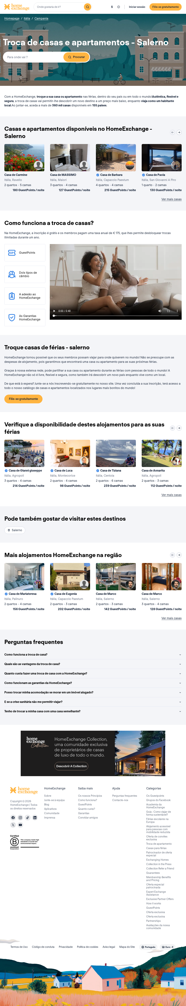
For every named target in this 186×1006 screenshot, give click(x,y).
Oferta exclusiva (155, 912)
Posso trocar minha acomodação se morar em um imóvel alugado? (48, 692)
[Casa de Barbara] (116, 168)
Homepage (11, 18)
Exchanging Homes (157, 859)
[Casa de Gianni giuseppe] (24, 464)
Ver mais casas (171, 199)
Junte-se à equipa (54, 800)
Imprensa (49, 817)
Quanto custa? (86, 808)
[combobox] (63, 7)
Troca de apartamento (159, 843)
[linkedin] (35, 818)
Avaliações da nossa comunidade (158, 927)
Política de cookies (87, 946)
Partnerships (153, 920)
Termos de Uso (19, 946)
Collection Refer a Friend (160, 868)
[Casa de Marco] (116, 587)
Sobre (47, 795)
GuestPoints (85, 804)
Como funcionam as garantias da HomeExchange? (38, 683)
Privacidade (66, 946)
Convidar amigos (88, 817)
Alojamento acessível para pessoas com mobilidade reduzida (158, 829)
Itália (27, 18)
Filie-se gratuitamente (165, 6)
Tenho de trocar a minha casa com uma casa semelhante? (42, 711)
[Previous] (172, 132)
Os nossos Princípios (90, 795)
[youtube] (20, 825)
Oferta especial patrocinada (155, 886)
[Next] (179, 132)
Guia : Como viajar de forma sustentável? (158, 813)
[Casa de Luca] (70, 464)
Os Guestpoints (155, 795)
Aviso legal (109, 946)
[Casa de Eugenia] (70, 587)
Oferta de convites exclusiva (156, 838)
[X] (13, 825)
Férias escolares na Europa (157, 820)
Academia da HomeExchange (155, 806)
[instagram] (20, 818)
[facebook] (13, 818)
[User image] (38, 165)
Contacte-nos (120, 800)
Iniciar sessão (137, 6)
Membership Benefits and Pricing (158, 879)
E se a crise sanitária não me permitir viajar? (33, 702)
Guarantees (153, 872)
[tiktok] (28, 818)
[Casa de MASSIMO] (70, 168)
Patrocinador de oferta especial (159, 854)
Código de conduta (43, 946)
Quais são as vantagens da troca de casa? (32, 664)
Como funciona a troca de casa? (25, 654)
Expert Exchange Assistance (156, 893)
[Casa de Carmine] (24, 168)
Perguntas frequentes (124, 795)
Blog (46, 804)
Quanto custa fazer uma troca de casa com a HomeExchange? (45, 673)
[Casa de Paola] (162, 168)
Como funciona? (87, 800)
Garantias (83, 813)
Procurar (79, 57)
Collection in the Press (158, 864)
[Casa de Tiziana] (116, 464)
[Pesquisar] (87, 7)
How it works (153, 903)
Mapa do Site (127, 946)
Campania (41, 18)
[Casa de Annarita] (162, 464)
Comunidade (51, 813)
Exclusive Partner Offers (160, 899)
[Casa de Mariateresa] (24, 587)
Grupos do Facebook (158, 800)
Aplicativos (50, 808)
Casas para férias (156, 848)
